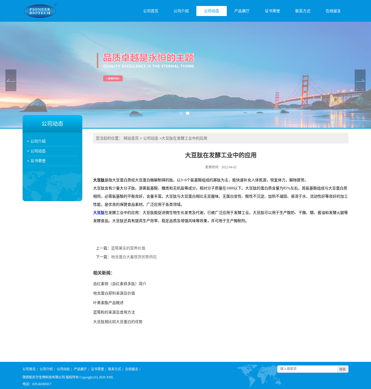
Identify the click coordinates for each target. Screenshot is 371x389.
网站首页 (131, 138)
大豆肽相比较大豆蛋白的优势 (118, 322)
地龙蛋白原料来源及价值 (114, 293)
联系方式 (302, 11)
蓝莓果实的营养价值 (128, 248)
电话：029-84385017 (37, 384)
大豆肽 (99, 213)
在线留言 (333, 11)
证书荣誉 (272, 11)
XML (110, 377)
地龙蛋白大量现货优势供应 (134, 257)
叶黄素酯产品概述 (108, 303)
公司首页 (150, 11)
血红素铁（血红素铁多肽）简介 (119, 284)
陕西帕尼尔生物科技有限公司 (44, 377)
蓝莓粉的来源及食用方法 (114, 312)
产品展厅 (242, 11)
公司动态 (211, 11)
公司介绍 (181, 11)
